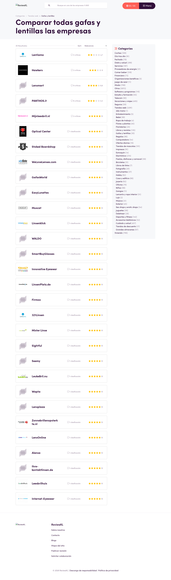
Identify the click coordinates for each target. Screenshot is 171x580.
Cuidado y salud (126, 223)
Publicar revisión (58, 550)
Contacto (55, 535)
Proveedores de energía (127, 68)
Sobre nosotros (58, 529)
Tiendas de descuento (128, 226)
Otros (120, 88)
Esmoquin (122, 152)
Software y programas (127, 91)
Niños (120, 187)
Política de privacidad (108, 570)
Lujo (119, 197)
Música (121, 200)
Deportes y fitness (126, 216)
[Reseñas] (21, 6)
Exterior (121, 203)
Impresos (122, 149)
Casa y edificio (124, 178)
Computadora (124, 139)
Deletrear (122, 213)
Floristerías (123, 126)
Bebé (120, 117)
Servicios (121, 65)
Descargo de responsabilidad (83, 570)
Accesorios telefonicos (128, 219)
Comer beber (123, 72)
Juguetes (122, 210)
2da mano (122, 110)
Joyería (121, 181)
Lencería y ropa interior (128, 194)
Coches (120, 52)
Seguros (120, 104)
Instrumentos (124, 171)
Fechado (121, 59)
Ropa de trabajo (125, 120)
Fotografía (123, 168)
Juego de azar (123, 81)
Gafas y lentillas (125, 133)
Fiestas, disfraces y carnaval (131, 158)
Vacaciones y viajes (126, 101)
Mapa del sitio (57, 545)
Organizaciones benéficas (128, 78)
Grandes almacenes (127, 229)
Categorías (20, 16)
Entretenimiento (124, 114)
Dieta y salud (123, 62)
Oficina (121, 184)
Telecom (121, 97)
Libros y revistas (125, 130)
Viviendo (121, 232)
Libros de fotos (124, 165)
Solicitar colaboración (61, 556)
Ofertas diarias (125, 142)
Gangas (121, 191)
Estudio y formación (126, 94)
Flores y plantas (125, 123)
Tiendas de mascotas (128, 146)
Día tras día (122, 56)
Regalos (122, 136)
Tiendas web (33, 16)
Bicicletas (122, 162)
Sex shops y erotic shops (129, 207)
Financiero (121, 75)
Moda (120, 85)
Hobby (121, 175)
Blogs (53, 540)
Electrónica (123, 155)
